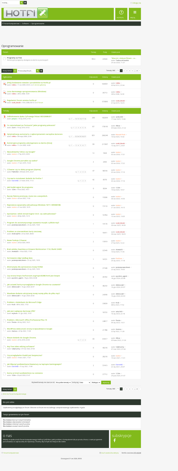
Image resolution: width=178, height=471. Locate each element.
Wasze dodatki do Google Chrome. (21, 337)
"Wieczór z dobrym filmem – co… (123, 58)
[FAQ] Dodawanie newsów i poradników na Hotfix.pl (28, 82)
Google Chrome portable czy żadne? (22, 161)
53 (76, 136)
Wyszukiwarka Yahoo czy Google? (21, 152)
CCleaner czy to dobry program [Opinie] (24, 169)
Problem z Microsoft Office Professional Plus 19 (27, 320)
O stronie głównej (39, 85)
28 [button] (137, 71)
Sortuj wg (75, 382)
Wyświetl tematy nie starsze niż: (43, 382)
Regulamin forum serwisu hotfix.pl (21, 100)
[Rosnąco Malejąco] (96, 382)
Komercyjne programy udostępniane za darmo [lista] (29, 143)
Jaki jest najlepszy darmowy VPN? (21, 311)
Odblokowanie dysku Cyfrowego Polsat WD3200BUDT (29, 116)
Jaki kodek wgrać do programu (20, 187)
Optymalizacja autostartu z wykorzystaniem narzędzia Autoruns (34, 134)
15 (78, 119)
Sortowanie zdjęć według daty (19, 258)
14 (76, 119)
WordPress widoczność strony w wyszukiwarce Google (29, 329)
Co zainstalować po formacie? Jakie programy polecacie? (31, 125)
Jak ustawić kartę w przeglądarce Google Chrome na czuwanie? (34, 284)
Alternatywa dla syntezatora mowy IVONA (25, 267)
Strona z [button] (118, 70)
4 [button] (129, 71)
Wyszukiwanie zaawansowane (25, 2)
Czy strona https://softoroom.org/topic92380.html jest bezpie (33, 276)
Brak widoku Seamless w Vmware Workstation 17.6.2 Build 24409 (34, 249)
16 (80, 119)
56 (83, 136)
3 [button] (126, 71)
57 (85, 136)
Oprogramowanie (12, 46)
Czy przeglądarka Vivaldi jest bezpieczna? (24, 355)
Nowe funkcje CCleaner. (17, 240)
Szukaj (21, 2)
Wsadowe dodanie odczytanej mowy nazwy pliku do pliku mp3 (33, 293)
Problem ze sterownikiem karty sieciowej (24, 231)
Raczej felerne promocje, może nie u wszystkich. (27, 196)
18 (85, 119)
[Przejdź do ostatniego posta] (121, 83)
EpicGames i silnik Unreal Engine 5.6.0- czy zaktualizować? (31, 214)
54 (78, 136)
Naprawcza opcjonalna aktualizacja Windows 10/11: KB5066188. (34, 205)
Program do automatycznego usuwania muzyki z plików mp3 (33, 222)
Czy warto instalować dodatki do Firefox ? (25, 178)
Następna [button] (139, 70)
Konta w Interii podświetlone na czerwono (25, 373)
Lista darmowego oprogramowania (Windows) (26, 91)
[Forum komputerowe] (71, 12)
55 (80, 136)
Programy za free (14, 58)
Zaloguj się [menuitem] (136, 3)
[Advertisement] (71, 36)
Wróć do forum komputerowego (14, 394)
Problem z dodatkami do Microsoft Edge (24, 302)
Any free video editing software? (21, 346)
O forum (40, 102)
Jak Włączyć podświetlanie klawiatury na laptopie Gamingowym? (34, 364)
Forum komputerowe (11, 453)
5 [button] (132, 71)
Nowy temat (7, 71)
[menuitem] (121, 14)
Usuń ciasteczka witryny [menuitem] (110, 453)
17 (83, 119)
